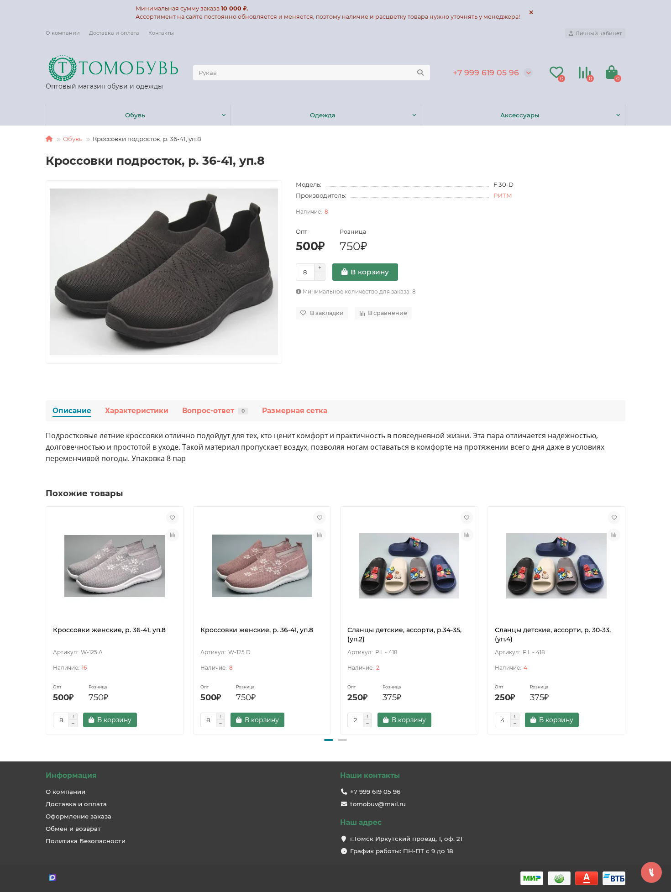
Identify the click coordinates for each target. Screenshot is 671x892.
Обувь (135, 115)
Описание (71, 410)
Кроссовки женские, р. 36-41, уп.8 (109, 630)
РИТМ (502, 195)
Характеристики (136, 410)
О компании (63, 33)
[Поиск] (420, 72)
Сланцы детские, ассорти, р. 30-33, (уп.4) (553, 634)
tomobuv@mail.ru (378, 804)
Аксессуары (520, 115)
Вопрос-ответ (213, 410)
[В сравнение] (172, 535)
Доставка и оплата (114, 33)
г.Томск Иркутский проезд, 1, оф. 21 (406, 838)
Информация (71, 775)
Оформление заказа (78, 816)
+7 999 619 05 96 (486, 72)
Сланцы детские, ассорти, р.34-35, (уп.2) (404, 634)
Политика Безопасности (86, 841)
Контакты (161, 33)
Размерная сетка (294, 410)
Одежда (323, 115)
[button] (328, 740)
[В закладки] (172, 517)
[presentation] (46, 619)
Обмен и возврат (73, 828)
